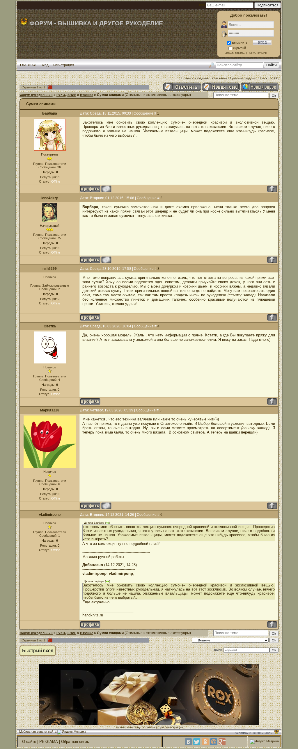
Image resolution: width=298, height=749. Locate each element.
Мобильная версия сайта (37, 731)
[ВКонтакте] (188, 741)
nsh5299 (49, 269)
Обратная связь (75, 741)
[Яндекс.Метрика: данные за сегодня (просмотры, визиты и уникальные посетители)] (71, 732)
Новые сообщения (195, 78)
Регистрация (63, 65)
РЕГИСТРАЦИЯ (257, 52)
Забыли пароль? (235, 52)
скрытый (239, 48)
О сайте (29, 741)
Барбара (49, 113)
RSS (273, 78)
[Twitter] (196, 741)
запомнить (239, 42)
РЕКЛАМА (48, 741)
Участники (219, 78)
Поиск (262, 78)
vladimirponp (50, 515)
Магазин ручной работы (103, 556)
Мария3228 (49, 410)
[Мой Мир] (213, 741)
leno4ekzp (49, 198)
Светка (50, 326)
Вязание (86, 95)
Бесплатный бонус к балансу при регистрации (149, 727)
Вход (44, 65)
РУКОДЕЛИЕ (66, 95)
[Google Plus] (222, 741)
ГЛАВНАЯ (28, 65)
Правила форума (243, 78)
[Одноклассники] (205, 741)
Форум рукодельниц (36, 95)
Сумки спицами (110, 95)
